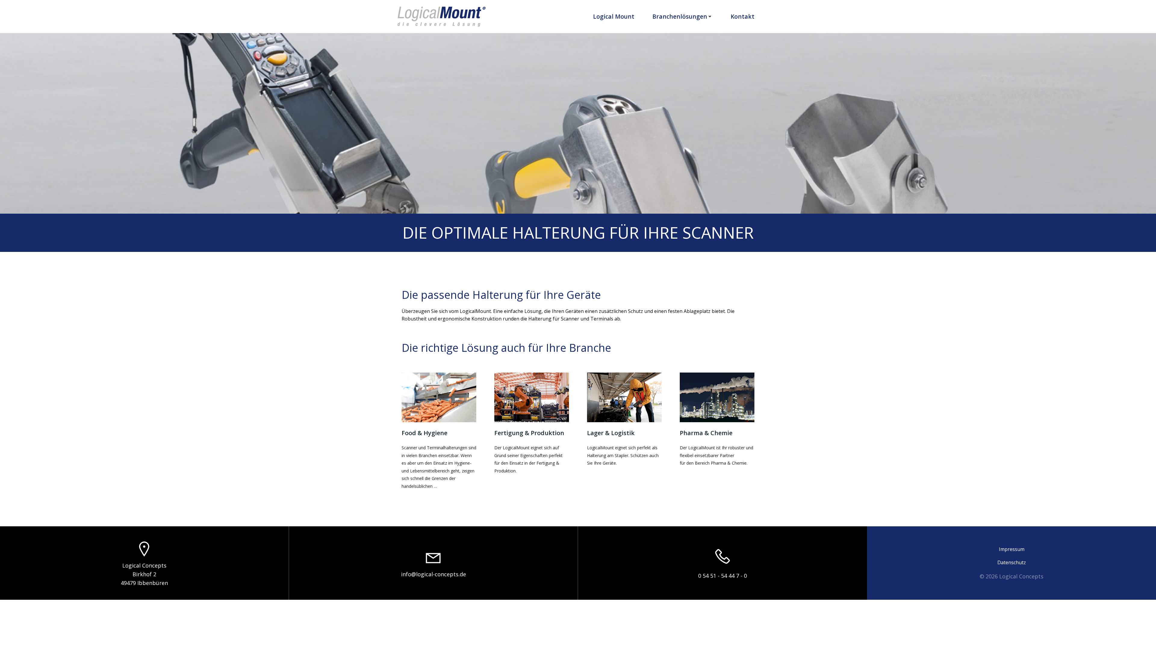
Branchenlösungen (679, 16)
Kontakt (742, 16)
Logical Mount (613, 16)
